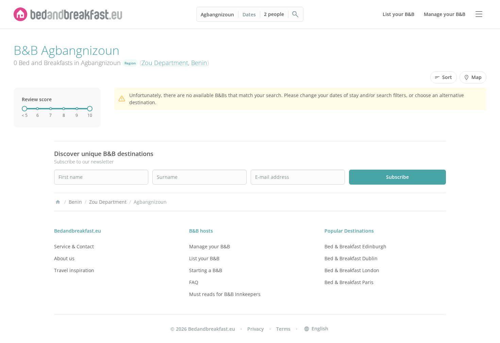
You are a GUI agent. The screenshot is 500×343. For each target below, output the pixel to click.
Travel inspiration (74, 270)
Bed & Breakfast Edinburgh (355, 246)
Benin (199, 63)
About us (64, 258)
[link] (68, 14)
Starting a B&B (205, 270)
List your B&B (204, 258)
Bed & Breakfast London (351, 270)
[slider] (24, 108)
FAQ (193, 282)
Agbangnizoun (217, 14)
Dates (249, 14)
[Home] (58, 202)
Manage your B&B (209, 246)
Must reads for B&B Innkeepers (225, 294)
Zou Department (164, 63)
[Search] (295, 14)
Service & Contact (74, 246)
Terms (283, 329)
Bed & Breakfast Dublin (351, 258)
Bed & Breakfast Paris (348, 282)
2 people (274, 14)
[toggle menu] (479, 14)
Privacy (255, 329)
